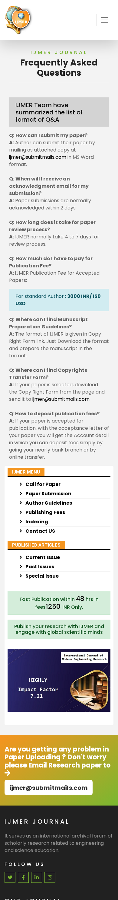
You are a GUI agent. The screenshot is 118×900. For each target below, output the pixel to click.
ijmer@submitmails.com (38, 157)
